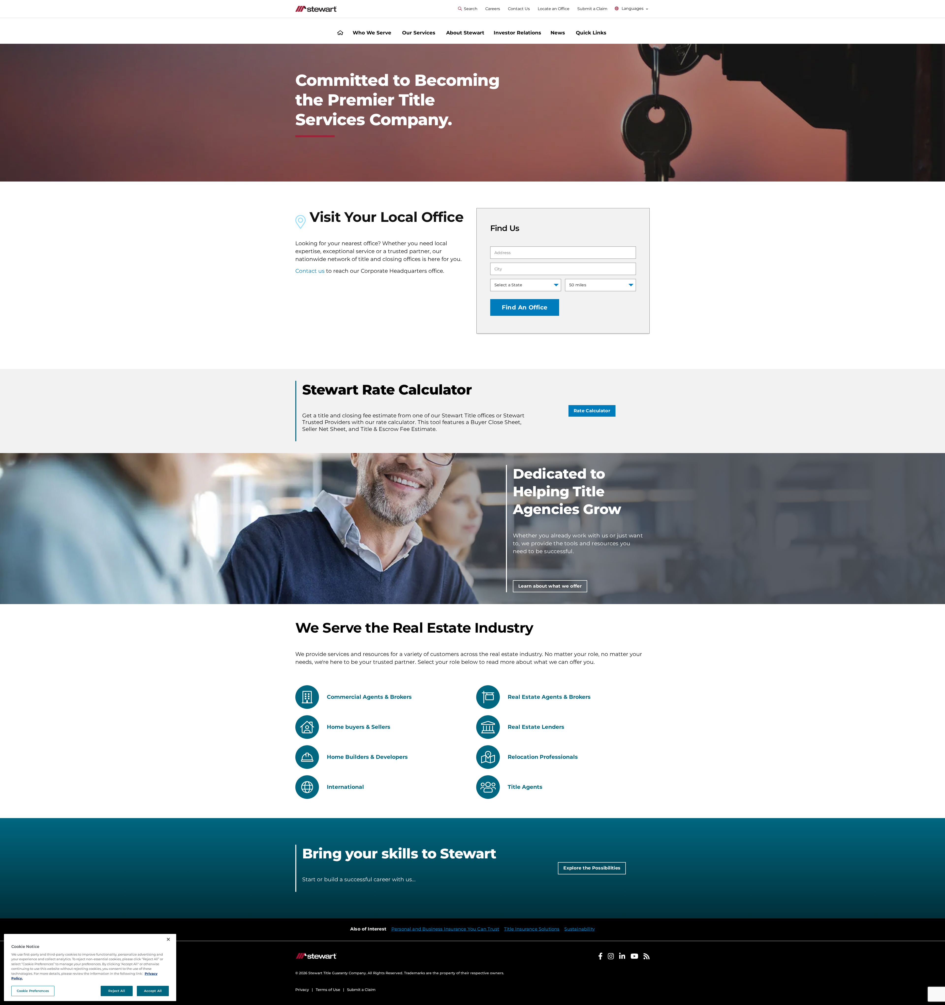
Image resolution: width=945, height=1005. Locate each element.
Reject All (116, 991)
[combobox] (563, 252)
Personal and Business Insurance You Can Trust (445, 929)
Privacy (302, 989)
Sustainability (579, 929)
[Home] (340, 33)
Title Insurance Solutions (532, 929)
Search (470, 8)
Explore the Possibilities (591, 868)
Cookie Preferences (33, 991)
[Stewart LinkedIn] (622, 957)
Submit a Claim (592, 8)
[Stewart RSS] (647, 957)
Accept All (153, 991)
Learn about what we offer (550, 586)
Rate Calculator (592, 410)
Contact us (310, 271)
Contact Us (519, 8)
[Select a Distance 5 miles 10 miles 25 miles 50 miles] (600, 285)
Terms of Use (328, 989)
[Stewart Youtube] (634, 957)
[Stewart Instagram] (611, 957)
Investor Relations (517, 33)
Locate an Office (553, 8)
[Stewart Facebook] (600, 957)
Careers (492, 8)
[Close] (168, 939)
